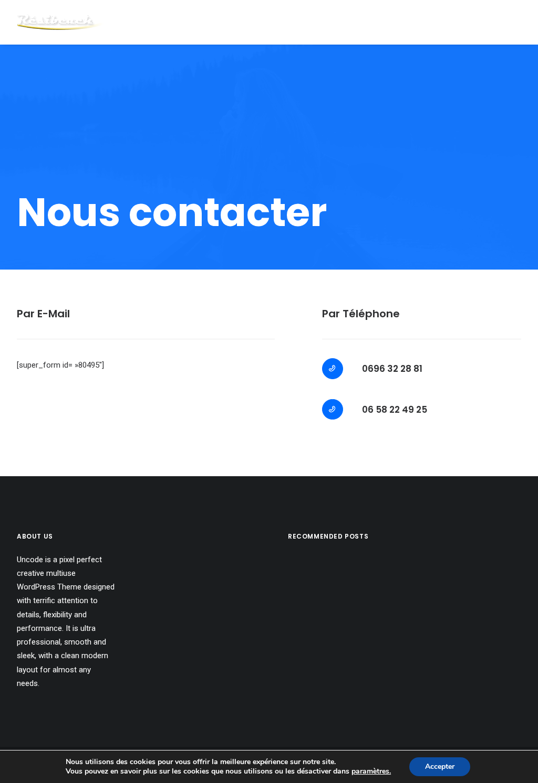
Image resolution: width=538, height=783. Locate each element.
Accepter (439, 766)
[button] (511, 22)
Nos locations (358, 22)
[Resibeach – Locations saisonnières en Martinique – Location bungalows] (60, 22)
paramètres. (371, 771)
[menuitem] (358, 22)
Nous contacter (446, 22)
